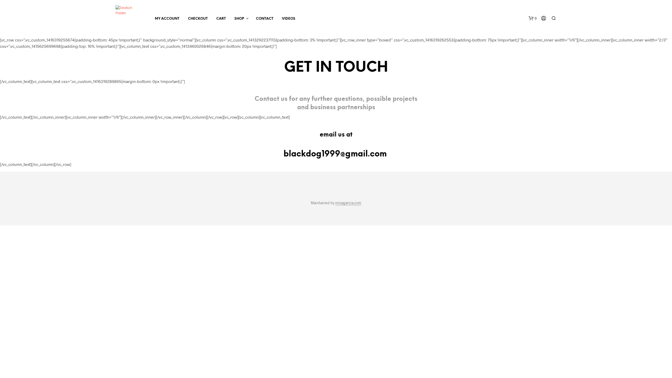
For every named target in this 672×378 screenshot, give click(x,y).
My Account (167, 18)
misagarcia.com (348, 203)
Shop (239, 18)
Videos (288, 18)
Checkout (198, 18)
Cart (221, 18)
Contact (264, 18)
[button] (533, 18)
